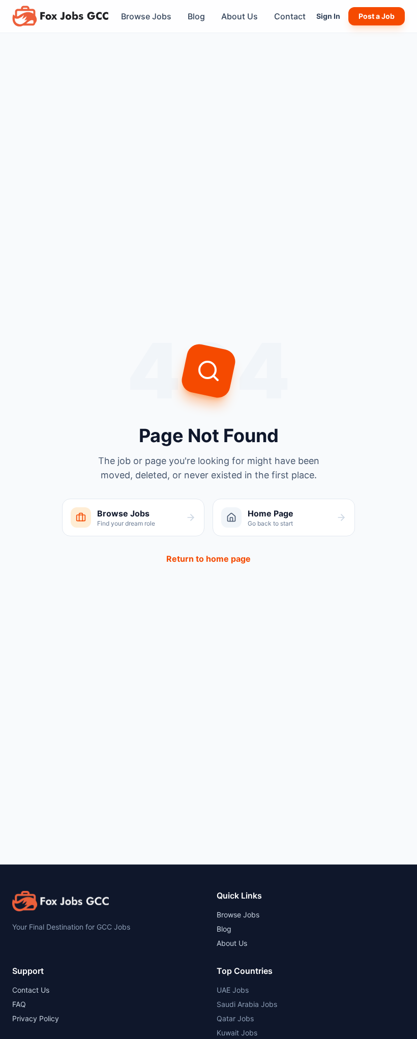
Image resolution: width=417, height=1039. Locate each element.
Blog (196, 16)
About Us (239, 16)
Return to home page (208, 559)
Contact (290, 16)
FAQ (19, 1004)
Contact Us (30, 990)
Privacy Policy (35, 1018)
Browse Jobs (146, 16)
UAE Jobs (233, 990)
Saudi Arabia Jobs (247, 1004)
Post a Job (377, 16)
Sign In (328, 16)
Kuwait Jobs (237, 1032)
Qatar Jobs (235, 1018)
